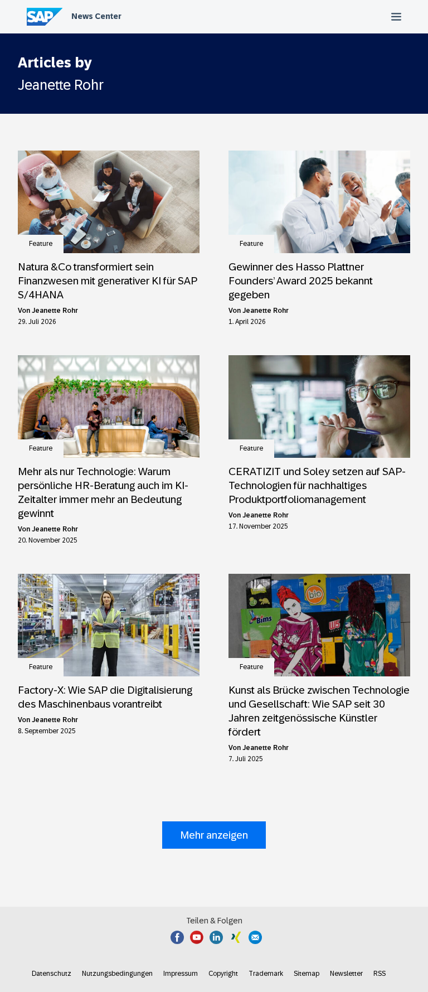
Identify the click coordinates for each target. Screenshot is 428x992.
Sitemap (306, 974)
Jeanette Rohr (55, 310)
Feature (40, 244)
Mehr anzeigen (214, 835)
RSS (379, 974)
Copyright (223, 974)
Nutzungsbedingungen (117, 974)
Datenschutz (51, 974)
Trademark (266, 974)
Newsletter (346, 974)
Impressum (180, 974)
